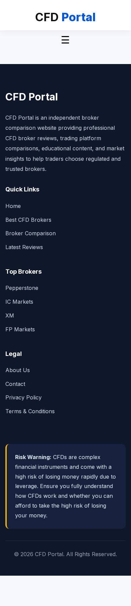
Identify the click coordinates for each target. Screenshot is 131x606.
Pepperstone (21, 287)
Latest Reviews (24, 247)
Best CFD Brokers (28, 219)
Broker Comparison (30, 233)
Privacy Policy (23, 397)
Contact (15, 384)
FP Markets (20, 329)
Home (13, 206)
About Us (17, 370)
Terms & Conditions (30, 411)
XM (9, 315)
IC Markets (19, 301)
